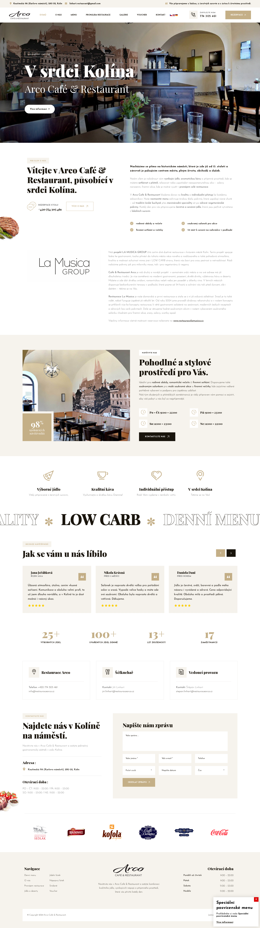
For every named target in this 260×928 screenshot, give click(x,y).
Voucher (142, 15)
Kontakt (160, 15)
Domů (43, 15)
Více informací (224, 922)
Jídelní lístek (55, 875)
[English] (174, 15)
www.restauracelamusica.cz (188, 321)
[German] (176, 15)
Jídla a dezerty (31, 891)
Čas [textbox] (200, 770)
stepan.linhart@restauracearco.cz (194, 691)
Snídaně (53, 886)
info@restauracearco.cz (41, 691)
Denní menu (30, 875)
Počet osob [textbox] (131, 770)
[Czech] (171, 15)
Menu (74, 15)
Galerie (123, 15)
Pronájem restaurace (98, 15)
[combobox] (139, 770)
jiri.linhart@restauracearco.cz (118, 691)
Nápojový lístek (57, 880)
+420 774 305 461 (47, 687)
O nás (58, 15)
